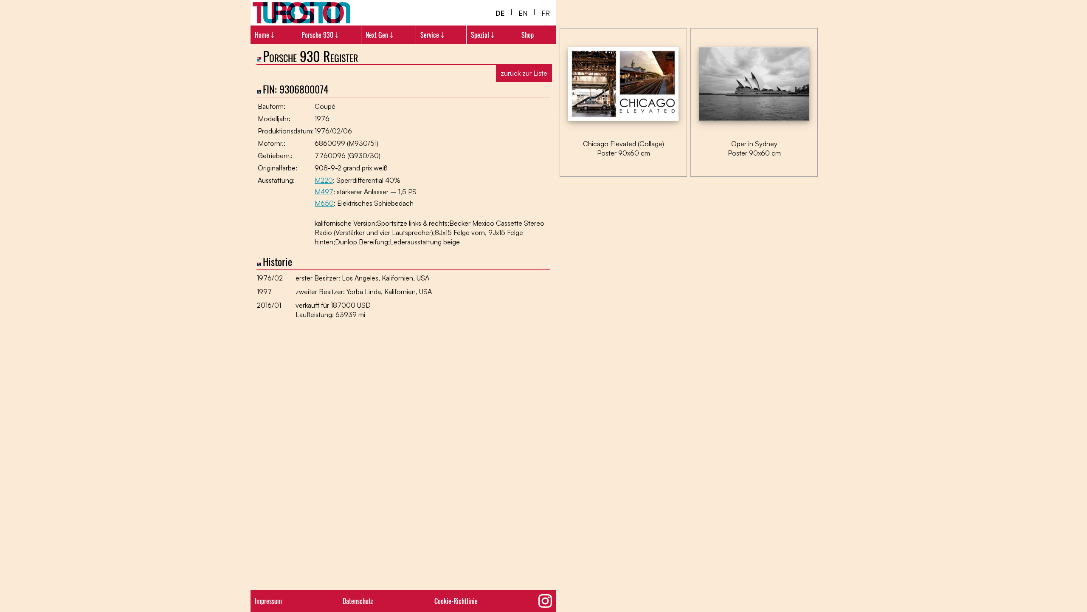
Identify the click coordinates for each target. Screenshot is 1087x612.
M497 (324, 191)
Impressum (268, 601)
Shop (527, 35)
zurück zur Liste (524, 73)
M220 (324, 180)
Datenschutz (358, 601)
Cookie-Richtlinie (456, 601)
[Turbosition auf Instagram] (545, 601)
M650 (324, 203)
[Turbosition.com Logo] (301, 13)
